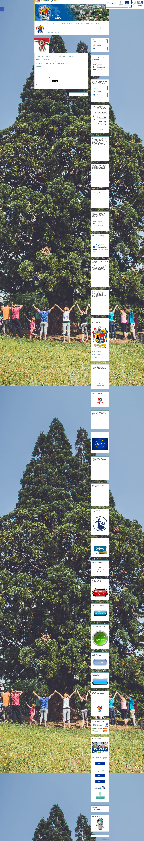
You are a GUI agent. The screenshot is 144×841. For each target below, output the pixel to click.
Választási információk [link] (52, 32)
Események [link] (42, 84)
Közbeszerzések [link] (78, 23)
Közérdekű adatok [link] (69, 28)
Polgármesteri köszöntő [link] (53, 23)
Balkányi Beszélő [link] (67, 23)
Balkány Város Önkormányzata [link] (53, 16)
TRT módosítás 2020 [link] (96, 351)
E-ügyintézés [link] (79, 28)
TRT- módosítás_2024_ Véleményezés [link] (97, 356)
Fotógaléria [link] (100, 129)
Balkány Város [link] (49, 59)
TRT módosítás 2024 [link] (96, 353)
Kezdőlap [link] (100, 28)
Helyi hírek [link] (47, 84)
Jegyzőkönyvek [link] (89, 23)
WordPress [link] (107, 839)
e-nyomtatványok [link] (90, 28)
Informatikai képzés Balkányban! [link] (79, 94)
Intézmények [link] (57, 28)
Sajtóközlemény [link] (100, 385)
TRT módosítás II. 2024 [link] (97, 354)
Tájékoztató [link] (100, 383)
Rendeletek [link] (98, 23)
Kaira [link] (42, 839)
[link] (2, 9)
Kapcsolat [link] (49, 28)
